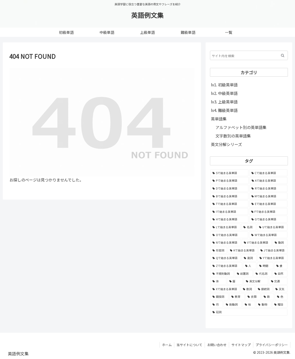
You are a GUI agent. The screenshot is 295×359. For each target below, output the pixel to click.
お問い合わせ (217, 344)
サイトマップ (241, 344)
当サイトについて (189, 344)
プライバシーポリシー (272, 344)
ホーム (167, 344)
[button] (282, 55)
